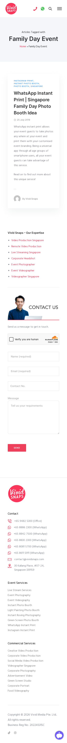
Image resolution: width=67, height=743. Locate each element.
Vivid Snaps (32, 198)
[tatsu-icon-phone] (35, 8)
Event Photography (19, 595)
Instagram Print (24, 81)
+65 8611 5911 (21, 553)
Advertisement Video (20, 676)
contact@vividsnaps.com (29, 559)
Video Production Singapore (27, 240)
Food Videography (18, 691)
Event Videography (19, 600)
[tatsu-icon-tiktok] (10, 732)
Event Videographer (22, 270)
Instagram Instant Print (21, 630)
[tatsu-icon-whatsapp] (42, 8)
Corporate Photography (22, 671)
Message (13, 398)
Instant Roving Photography (24, 615)
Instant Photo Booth (26, 84)
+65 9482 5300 (23, 521)
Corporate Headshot (23, 258)
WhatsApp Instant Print (22, 625)
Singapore (37, 86)
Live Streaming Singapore (26, 252)
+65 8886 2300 (23, 527)
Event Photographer (23, 264)
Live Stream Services (19, 590)
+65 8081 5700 (22, 546)
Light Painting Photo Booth (24, 610)
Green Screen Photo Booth (23, 620)
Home (23, 47)
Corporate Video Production (24, 656)
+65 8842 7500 (23, 534)
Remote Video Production (26, 246)
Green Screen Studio (19, 681)
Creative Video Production (23, 651)
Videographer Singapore (25, 276)
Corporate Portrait (18, 686)
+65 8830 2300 (22, 540)
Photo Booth (21, 86)
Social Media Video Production (25, 661)
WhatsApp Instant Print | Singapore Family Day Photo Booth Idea (33, 102)
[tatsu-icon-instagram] (15, 732)
